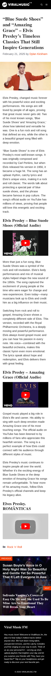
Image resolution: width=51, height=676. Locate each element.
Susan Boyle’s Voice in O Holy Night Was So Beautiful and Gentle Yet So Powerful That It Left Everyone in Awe (25, 571)
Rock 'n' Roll (14, 546)
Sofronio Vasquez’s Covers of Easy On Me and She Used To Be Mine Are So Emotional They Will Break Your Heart (25, 601)
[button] (41, 4)
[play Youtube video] (25, 243)
